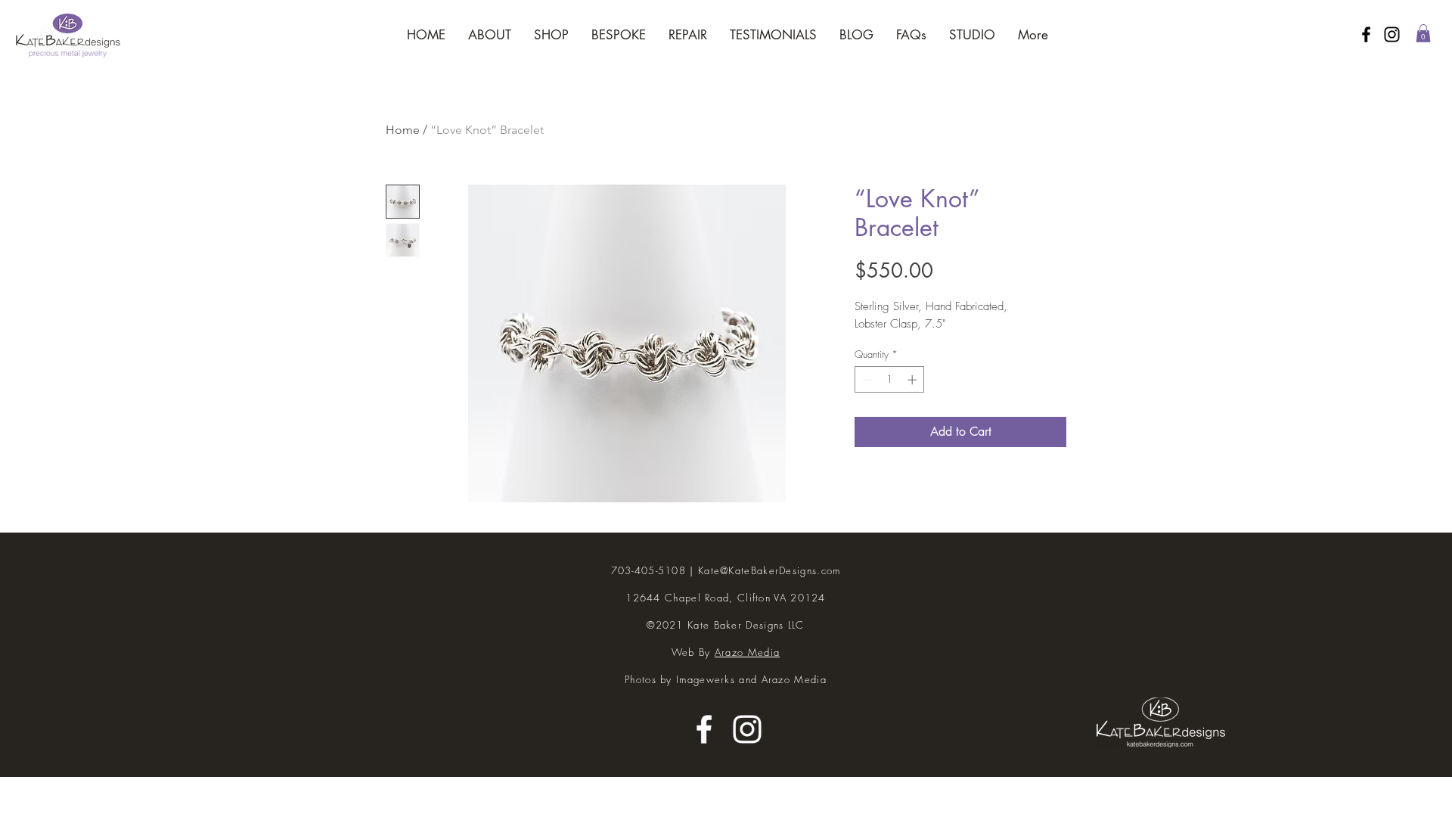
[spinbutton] (889, 380)
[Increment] (913, 380)
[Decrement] (866, 380)
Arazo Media (747, 652)
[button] (1423, 33)
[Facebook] (1366, 34)
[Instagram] (1392, 34)
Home (403, 130)
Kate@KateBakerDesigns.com (769, 570)
